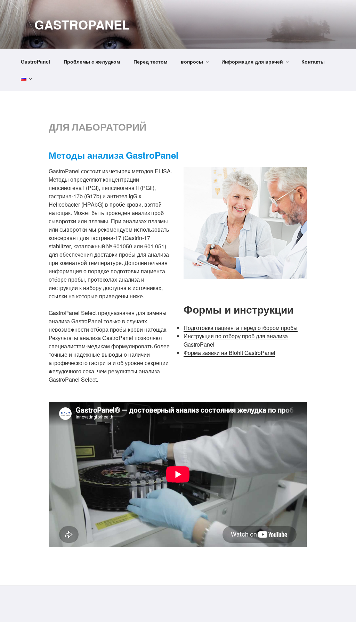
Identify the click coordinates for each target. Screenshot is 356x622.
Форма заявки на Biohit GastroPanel (229, 353)
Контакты (313, 61)
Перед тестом (150, 61)
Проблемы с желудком (92, 61)
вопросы (192, 61)
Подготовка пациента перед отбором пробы (241, 328)
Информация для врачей (252, 61)
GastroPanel (82, 24)
